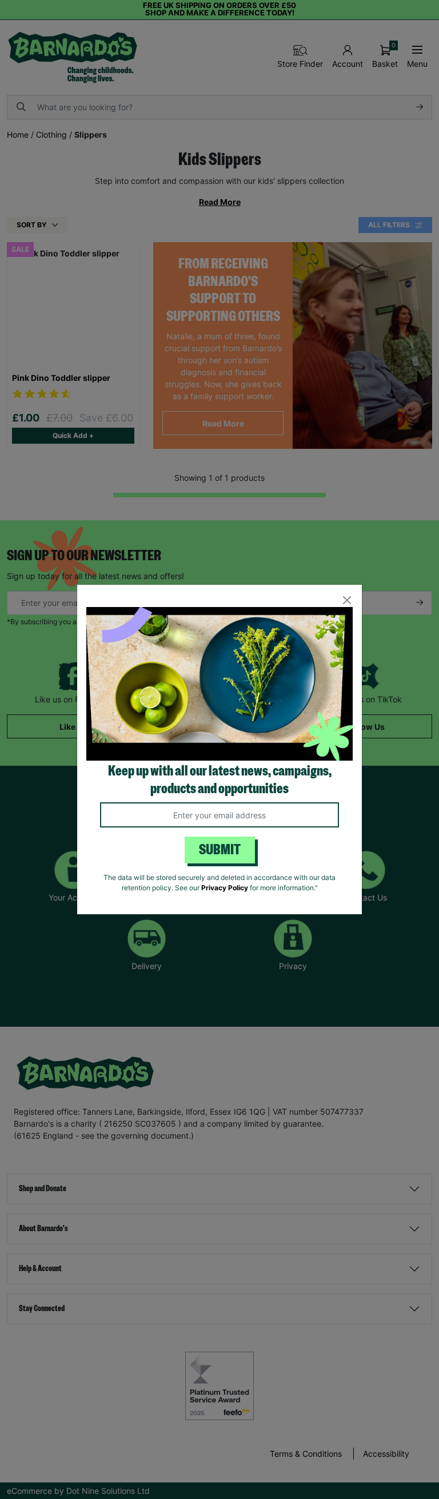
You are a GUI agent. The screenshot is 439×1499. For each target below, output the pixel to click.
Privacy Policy (224, 887)
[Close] (347, 600)
